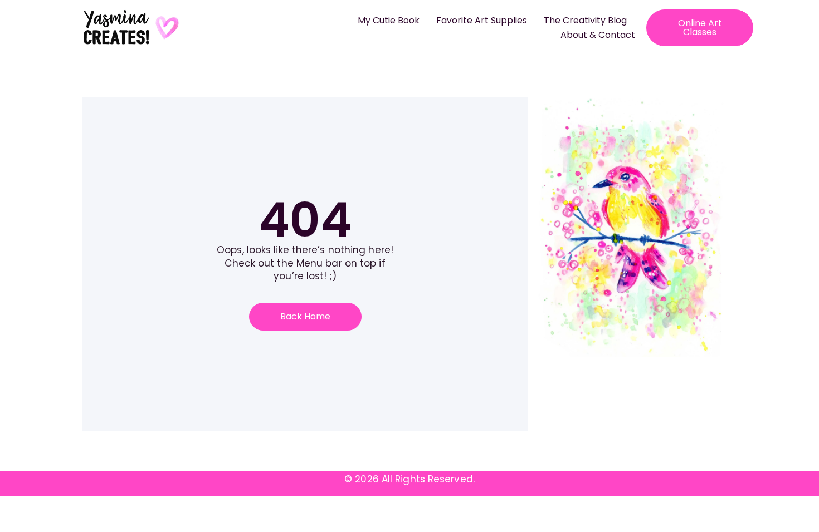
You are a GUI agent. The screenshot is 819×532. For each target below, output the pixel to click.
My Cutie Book (389, 20)
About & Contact (597, 34)
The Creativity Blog (585, 20)
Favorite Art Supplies (481, 20)
